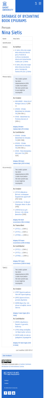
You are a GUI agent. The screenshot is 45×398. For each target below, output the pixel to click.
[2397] (23, 293)
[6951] (22, 298)
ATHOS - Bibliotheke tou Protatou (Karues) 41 (22, 117)
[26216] (22, 203)
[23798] (19, 235)
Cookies (6, 383)
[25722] (22, 194)
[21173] (18, 232)
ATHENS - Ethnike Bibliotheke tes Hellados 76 (22, 137)
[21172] (18, 228)
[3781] (23, 330)
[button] (40, 3)
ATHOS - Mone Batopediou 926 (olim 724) (23, 152)
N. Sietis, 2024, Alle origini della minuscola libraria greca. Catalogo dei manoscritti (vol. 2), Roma (23, 68)
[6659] (23, 336)
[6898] (23, 305)
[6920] (21, 324)
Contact (6, 380)
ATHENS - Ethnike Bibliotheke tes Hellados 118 (22, 111)
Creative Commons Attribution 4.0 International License (16, 365)
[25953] (21, 212)
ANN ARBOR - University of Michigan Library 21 (23, 102)
